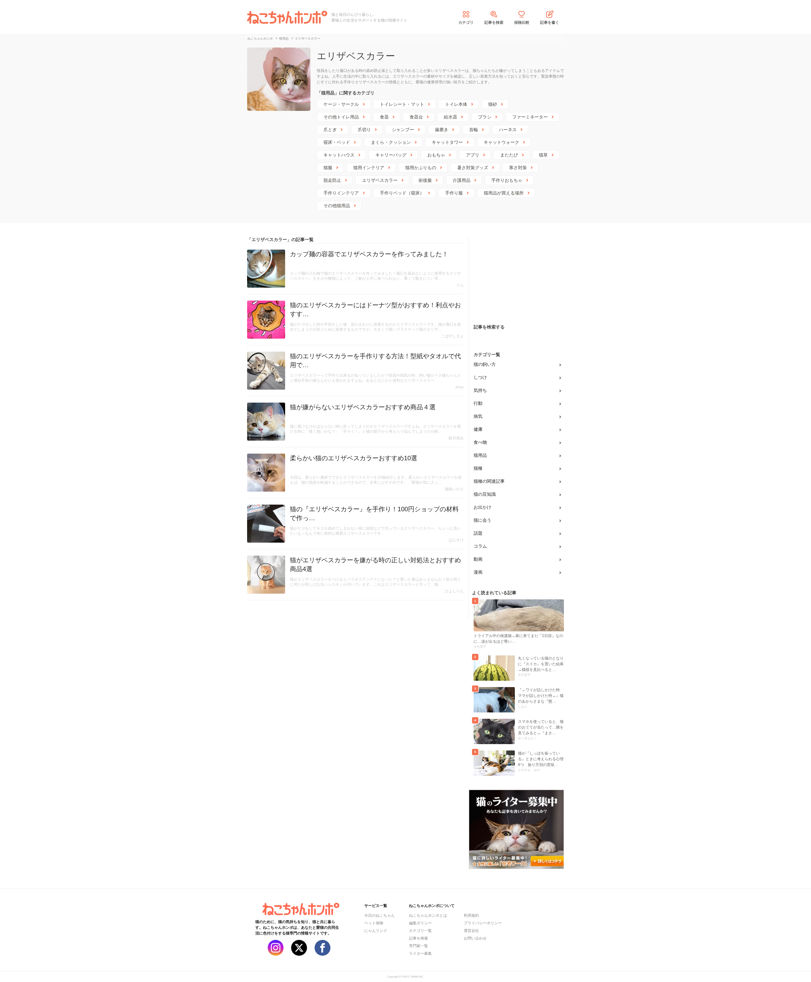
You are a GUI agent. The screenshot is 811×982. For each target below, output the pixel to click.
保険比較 (521, 22)
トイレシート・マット (402, 104)
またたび (509, 154)
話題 (478, 533)
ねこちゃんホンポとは (428, 915)
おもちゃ (436, 154)
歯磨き (441, 129)
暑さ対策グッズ (472, 167)
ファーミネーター (530, 116)
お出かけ (482, 507)
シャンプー (403, 129)
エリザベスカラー (380, 180)
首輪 (473, 129)
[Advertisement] (516, 276)
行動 (478, 403)
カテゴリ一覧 (420, 930)
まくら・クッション (391, 142)
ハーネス (508, 129)
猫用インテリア (368, 167)
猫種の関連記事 (489, 481)
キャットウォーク (501, 142)
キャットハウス (338, 154)
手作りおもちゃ (506, 180)
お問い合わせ (475, 938)
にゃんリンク (375, 930)
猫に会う (482, 520)
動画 (478, 559)
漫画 (478, 572)
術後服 (425, 180)
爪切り (364, 129)
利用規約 (471, 915)
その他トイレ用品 (341, 116)
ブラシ (484, 116)
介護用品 (461, 180)
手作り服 (454, 192)
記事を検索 (493, 22)
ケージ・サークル (341, 104)
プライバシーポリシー (483, 923)
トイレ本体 (456, 104)
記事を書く (549, 22)
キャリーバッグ (390, 154)
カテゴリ (466, 22)
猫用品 (480, 455)
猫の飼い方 (485, 364)
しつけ (480, 377)
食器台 (416, 116)
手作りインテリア (341, 192)
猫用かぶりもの (420, 167)
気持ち (480, 390)
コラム (480, 546)
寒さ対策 (518, 167)
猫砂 (492, 104)
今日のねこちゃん (379, 915)
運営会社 (471, 930)
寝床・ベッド (336, 142)
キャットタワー (447, 142)
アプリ (472, 154)
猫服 (327, 167)
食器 (384, 116)
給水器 (450, 116)
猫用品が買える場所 (504, 192)
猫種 (478, 468)
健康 (478, 429)
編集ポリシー (420, 923)
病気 (478, 416)
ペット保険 (373, 923)
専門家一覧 (418, 946)
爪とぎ (330, 129)
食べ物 (480, 442)
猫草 (543, 154)
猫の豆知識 (485, 494)
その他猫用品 (336, 205)
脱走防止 (332, 180)
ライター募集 (420, 953)
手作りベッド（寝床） (402, 192)
